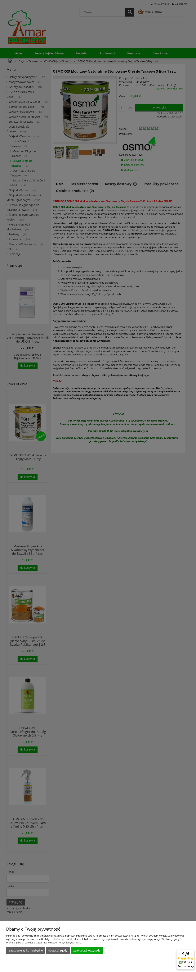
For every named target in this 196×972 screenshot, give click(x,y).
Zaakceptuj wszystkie (86, 950)
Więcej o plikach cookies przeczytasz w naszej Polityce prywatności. (44, 942)
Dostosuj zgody (57, 950)
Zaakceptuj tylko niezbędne (26, 950)
